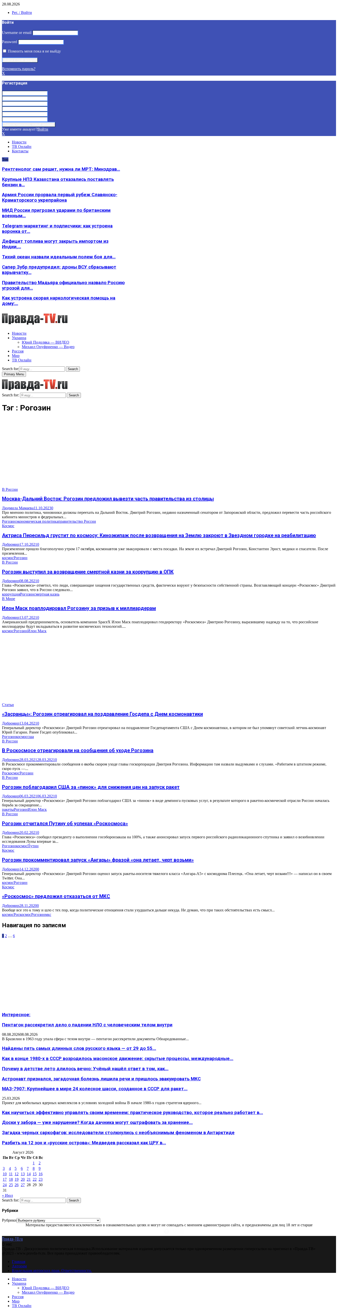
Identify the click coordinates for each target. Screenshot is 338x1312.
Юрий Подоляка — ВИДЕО (45, 342)
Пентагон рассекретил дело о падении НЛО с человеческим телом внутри (87, 1025)
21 (29, 1179)
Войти (42, 129)
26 (17, 1185)
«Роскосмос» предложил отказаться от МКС (56, 896)
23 (41, 1179)
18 (11, 1179)
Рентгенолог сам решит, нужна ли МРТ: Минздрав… (61, 169)
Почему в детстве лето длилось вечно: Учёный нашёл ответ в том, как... (85, 1068)
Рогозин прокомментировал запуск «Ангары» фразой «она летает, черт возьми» (98, 860)
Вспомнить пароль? (18, 69)
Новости (19, 142)
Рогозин (9, 521)
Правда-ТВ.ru (12, 1239)
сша (30, 737)
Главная (18, 1261)
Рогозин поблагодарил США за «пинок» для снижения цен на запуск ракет (91, 787)
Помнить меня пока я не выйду (34, 51)
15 (35, 1174)
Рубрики (9, 1220)
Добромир (10, 544)
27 (23, 1185)
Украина (19, 338)
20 (23, 1179)
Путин (33, 846)
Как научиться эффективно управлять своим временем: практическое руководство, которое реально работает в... (132, 1112)
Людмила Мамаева (18, 508)
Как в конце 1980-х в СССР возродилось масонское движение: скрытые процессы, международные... (117, 1058)
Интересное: (16, 1014)
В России (10, 489)
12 (17, 1174)
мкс (48, 914)
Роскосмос (11, 773)
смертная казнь (46, 594)
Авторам (19, 1266)
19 (17, 1179)
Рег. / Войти (22, 12)
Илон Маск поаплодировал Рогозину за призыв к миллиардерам (79, 608)
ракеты (8, 809)
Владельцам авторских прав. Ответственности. (52, 1270)
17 (5, 1179)
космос (8, 558)
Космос (8, 526)
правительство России (77, 521)
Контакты (20, 151)
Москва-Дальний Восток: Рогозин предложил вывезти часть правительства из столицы (108, 499)
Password (9, 42)
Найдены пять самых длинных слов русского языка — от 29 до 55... (79, 1048)
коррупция (11, 594)
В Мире (8, 599)
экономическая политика (37, 521)
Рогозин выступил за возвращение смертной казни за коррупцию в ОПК (88, 572)
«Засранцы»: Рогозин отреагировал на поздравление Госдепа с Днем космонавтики (102, 714)
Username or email (16, 32)
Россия (18, 351)
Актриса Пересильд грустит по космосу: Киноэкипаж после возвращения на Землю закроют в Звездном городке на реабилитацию (159, 535)
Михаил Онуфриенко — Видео (48, 347)
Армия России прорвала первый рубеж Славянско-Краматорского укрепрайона (59, 197)
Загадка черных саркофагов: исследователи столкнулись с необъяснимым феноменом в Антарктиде (118, 1132)
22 (35, 1179)
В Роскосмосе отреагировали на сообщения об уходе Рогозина (77, 750)
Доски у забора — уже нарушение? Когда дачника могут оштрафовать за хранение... (97, 1122)
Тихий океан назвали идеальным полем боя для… (59, 257)
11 (11, 1174)
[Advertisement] (150, 452)
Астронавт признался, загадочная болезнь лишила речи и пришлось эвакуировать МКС (101, 1079)
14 (29, 1174)
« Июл (7, 1195)
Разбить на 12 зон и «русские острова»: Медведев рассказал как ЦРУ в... (84, 1143)
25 (11, 1185)
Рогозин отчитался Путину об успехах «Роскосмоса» (65, 823)
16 (41, 1174)
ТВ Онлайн (21, 146)
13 (23, 1174)
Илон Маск (37, 631)
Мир (16, 356)
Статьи (8, 705)
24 (5, 1185)
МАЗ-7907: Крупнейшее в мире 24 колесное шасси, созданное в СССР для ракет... (95, 1089)
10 (5, 1174)
